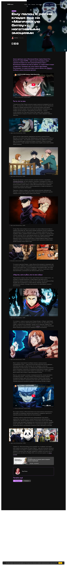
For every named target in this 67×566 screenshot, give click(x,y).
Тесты (29, 4)
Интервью (52, 4)
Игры (44, 4)
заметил (38, 326)
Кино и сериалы (39, 4)
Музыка (47, 4)
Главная (25, 4)
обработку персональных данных (44, 563)
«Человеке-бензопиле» (18, 181)
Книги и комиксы (58, 4)
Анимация (33, 4)
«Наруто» (49, 68)
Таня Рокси (16, 37)
